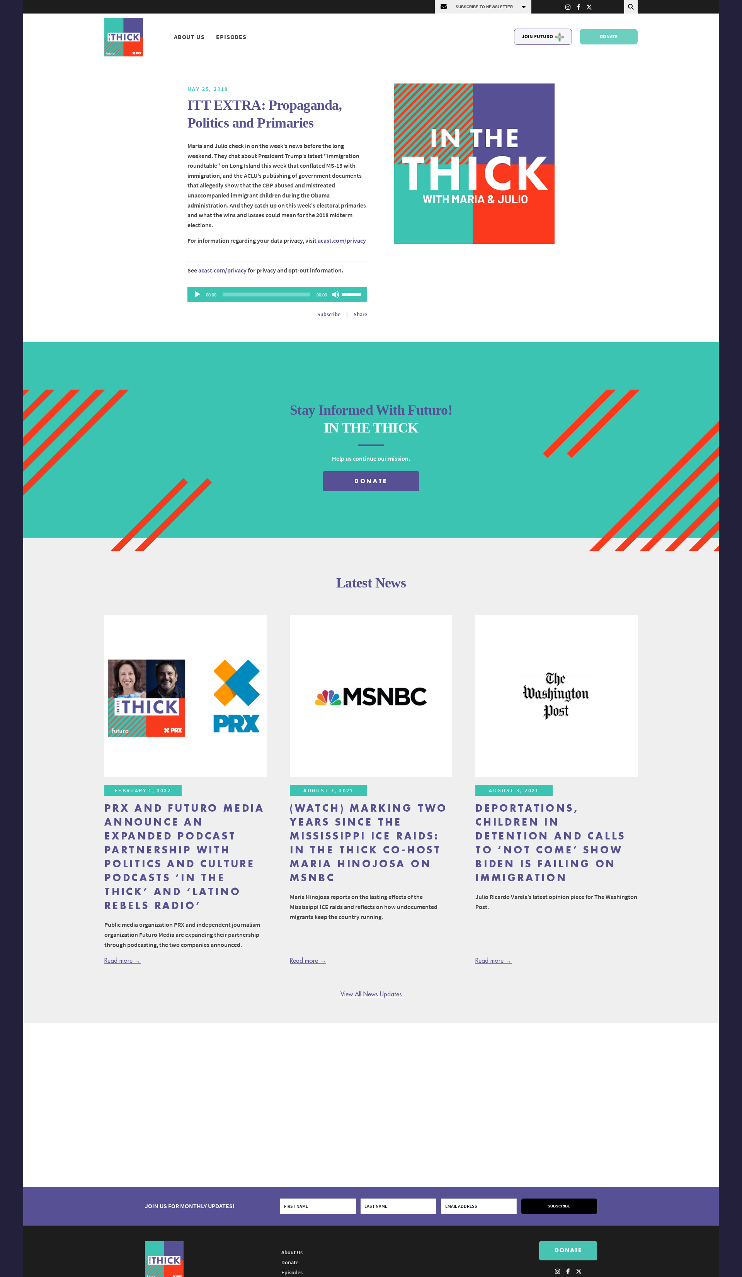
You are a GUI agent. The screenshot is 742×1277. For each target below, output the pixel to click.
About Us (189, 37)
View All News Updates (371, 994)
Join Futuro (537, 36)
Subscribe (328, 314)
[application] (277, 294)
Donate (609, 36)
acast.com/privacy (342, 240)
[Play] (197, 294)
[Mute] (335, 294)
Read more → (122, 961)
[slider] (352, 294)
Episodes (231, 37)
